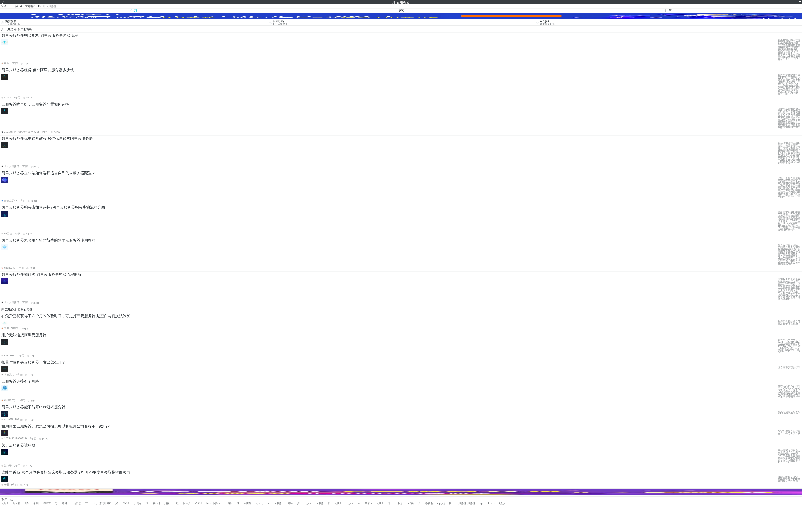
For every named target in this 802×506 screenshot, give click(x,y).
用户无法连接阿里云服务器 (24, 335)
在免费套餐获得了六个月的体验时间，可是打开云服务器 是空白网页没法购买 (65, 316)
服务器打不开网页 (18, 503)
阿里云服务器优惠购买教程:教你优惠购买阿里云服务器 (47, 138)
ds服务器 (461, 503)
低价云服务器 (331, 503)
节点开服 (88, 503)
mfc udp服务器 (491, 503)
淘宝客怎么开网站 (149, 503)
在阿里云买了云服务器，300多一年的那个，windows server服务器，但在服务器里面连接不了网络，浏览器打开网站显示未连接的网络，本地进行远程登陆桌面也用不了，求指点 (789, 391)
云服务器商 (352, 503)
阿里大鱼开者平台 (219, 503)
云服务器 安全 (382, 503)
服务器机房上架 (473, 503)
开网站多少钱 (109, 503)
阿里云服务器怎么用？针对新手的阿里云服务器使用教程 (48, 240)
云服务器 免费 (249, 503)
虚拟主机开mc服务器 (49, 503)
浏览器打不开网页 (240, 503)
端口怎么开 (79, 503)
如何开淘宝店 (170, 503)
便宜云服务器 (261, 503)
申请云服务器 (370, 503)
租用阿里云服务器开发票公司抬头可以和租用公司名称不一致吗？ (55, 426)
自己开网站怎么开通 (158, 503)
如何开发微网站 (119, 503)
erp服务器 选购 (482, 503)
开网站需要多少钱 (140, 503)
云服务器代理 (280, 503)
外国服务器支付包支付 (421, 503)
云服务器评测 (401, 503)
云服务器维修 (361, 503)
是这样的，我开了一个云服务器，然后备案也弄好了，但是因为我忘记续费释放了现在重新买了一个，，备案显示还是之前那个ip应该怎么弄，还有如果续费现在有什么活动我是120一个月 (789, 456)
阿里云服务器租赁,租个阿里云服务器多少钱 (37, 70)
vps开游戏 (98, 503)
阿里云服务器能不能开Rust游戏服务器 (33, 407)
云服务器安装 (340, 503)
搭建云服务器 (300, 503)
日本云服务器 (291, 503)
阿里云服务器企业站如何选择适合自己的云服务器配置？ (48, 173)
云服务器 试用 (270, 503)
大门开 (35, 503)
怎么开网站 (58, 503)
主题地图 (30, 6)
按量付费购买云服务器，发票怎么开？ (33, 362)
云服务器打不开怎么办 (7, 503)
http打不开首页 (209, 503)
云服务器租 (321, 503)
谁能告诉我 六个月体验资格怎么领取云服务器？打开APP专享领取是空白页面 (65, 472)
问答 (668, 10)
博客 (401, 10)
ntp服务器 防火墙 (443, 503)
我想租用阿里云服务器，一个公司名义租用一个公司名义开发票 (789, 432)
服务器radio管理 (452, 503)
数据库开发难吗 (179, 503)
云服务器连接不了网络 (20, 381)
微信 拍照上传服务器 (431, 503)
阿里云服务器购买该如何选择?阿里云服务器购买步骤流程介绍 (53, 207)
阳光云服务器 (391, 503)
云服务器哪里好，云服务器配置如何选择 (35, 104)
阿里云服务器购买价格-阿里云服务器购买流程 (39, 35)
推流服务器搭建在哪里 (503, 503)
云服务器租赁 (310, 503)
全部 (133, 10)
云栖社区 (17, 6)
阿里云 (5, 6)
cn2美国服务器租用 (412, 503)
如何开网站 (68, 503)
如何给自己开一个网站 (200, 503)
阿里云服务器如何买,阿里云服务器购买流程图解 (41, 274)
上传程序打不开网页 (230, 503)
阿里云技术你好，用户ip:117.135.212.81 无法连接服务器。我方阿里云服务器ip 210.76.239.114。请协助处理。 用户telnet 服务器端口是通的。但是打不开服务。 (789, 346)
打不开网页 (128, 503)
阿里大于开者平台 (189, 503)
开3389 (28, 503)
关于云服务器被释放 (18, 445)
